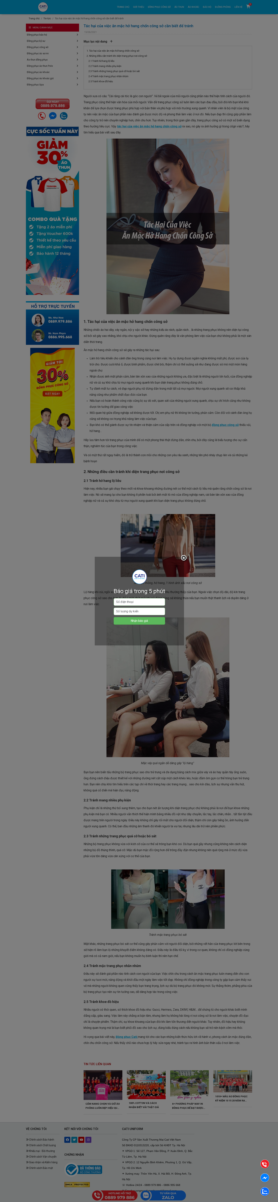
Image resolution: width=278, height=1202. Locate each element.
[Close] (184, 558)
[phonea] (264, 1165)
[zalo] (264, 1192)
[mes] (264, 1178)
